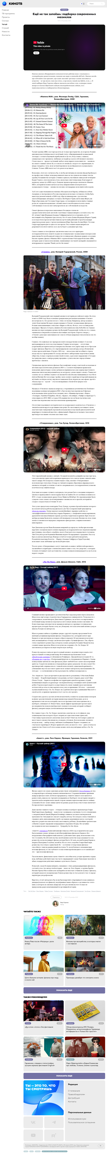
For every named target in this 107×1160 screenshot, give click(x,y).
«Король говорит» (39, 511)
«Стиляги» (45, 252)
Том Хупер (88, 891)
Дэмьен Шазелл (96, 891)
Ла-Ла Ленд (31, 891)
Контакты (6, 35)
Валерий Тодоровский (77, 891)
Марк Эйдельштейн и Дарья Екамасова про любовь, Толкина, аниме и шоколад (82, 1064)
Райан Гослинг (49, 891)
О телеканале (74, 1091)
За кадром (70, 1059)
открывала (43, 831)
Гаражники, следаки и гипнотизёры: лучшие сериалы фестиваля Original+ (40, 1064)
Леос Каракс (40, 891)
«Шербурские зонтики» (41, 657)
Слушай (5, 28)
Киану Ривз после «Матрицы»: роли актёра (39, 942)
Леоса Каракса (84, 791)
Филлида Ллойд (65, 891)
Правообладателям (76, 1094)
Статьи (28, 1023)
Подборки (64, 10)
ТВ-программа (8, 14)
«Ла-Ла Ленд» (49, 562)
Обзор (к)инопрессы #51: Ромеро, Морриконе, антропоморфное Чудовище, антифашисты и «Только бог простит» (83, 1029)
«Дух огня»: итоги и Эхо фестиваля (39, 1027)
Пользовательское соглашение (81, 1122)
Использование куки (77, 1119)
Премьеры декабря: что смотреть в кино (82, 978)
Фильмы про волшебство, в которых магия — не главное (83, 942)
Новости (5, 32)
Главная (5, 10)
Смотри (5, 21)
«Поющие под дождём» (41, 659)
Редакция (73, 1084)
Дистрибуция (74, 1098)
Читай (4, 24)
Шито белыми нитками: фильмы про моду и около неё (41, 979)
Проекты (6, 17)
